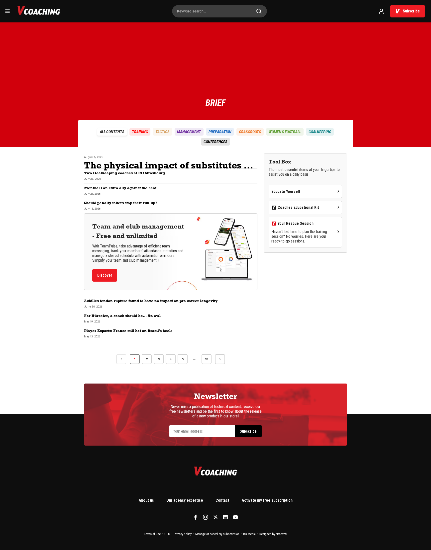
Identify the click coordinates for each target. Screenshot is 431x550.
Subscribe (411, 11)
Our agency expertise (184, 500)
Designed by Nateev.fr (273, 534)
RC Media (249, 534)
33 (206, 359)
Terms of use (152, 534)
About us (146, 500)
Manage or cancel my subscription (217, 534)
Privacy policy (183, 534)
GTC (167, 534)
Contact (222, 500)
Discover (104, 275)
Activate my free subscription (267, 500)
